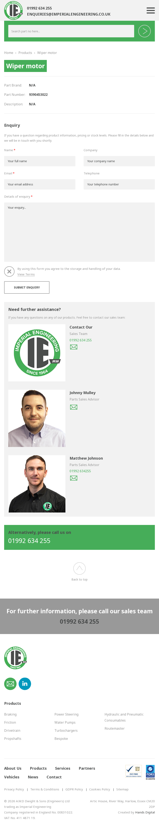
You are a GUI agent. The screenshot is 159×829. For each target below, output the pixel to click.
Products (25, 52)
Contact (54, 776)
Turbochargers (66, 730)
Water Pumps (65, 722)
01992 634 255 (39, 8)
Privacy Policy (14, 789)
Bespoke (61, 738)
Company (91, 150)
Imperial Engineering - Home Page (13, 11)
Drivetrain (12, 730)
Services (62, 768)
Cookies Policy (99, 789)
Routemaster (115, 728)
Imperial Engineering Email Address (10, 684)
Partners (87, 768)
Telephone (92, 173)
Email (8, 173)
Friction (10, 722)
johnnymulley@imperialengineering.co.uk (74, 407)
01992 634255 (80, 471)
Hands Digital (145, 812)
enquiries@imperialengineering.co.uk (68, 14)
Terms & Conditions (44, 789)
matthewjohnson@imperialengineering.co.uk (74, 478)
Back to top (79, 579)
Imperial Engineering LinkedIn (25, 684)
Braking (10, 714)
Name (8, 150)
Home (8, 52)
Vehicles (11, 776)
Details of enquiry (17, 196)
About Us (13, 768)
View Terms (26, 274)
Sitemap (122, 789)
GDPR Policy (74, 789)
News (33, 776)
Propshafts (12, 738)
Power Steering (66, 714)
